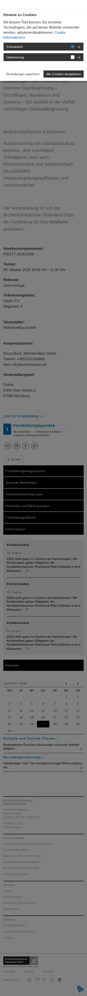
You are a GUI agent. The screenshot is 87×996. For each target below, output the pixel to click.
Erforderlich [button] (14, 47)
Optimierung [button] (15, 57)
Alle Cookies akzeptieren (63, 74)
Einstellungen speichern (23, 74)
